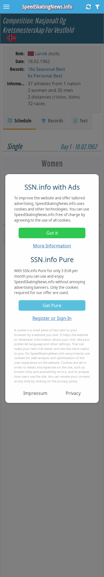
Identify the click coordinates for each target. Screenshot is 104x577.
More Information (52, 246)
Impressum (35, 393)
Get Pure (52, 305)
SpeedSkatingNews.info (47, 6)
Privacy (73, 393)
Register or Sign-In (52, 318)
